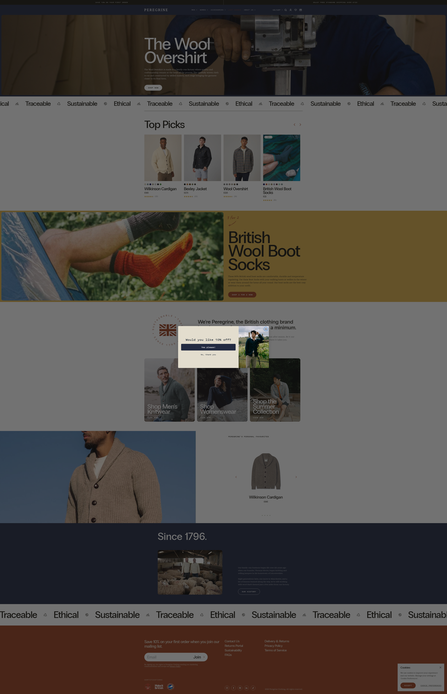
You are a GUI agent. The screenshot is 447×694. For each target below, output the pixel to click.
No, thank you (208, 354)
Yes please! (208, 347)
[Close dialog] (266, 329)
